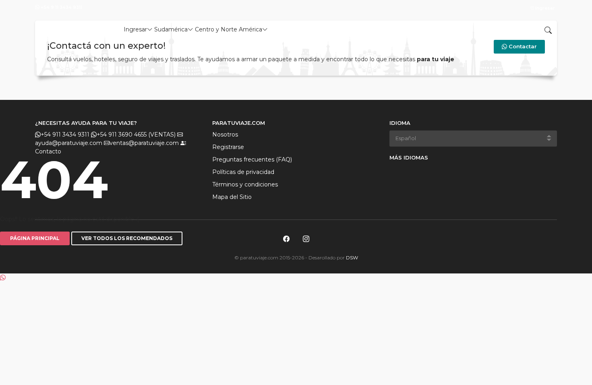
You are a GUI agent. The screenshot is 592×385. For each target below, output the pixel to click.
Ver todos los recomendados (126, 238)
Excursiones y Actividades (362, 29)
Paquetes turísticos (435, 29)
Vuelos (282, 29)
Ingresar (544, 8)
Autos (308, 29)
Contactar (522, 46)
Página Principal (35, 238)
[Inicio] (64, 27)
